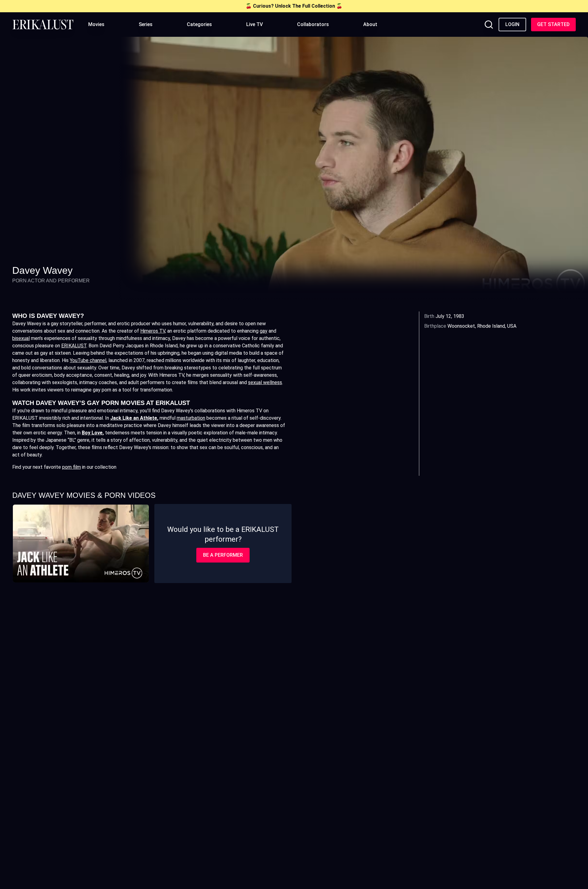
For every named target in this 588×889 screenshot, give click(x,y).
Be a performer (223, 555)
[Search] (489, 24)
